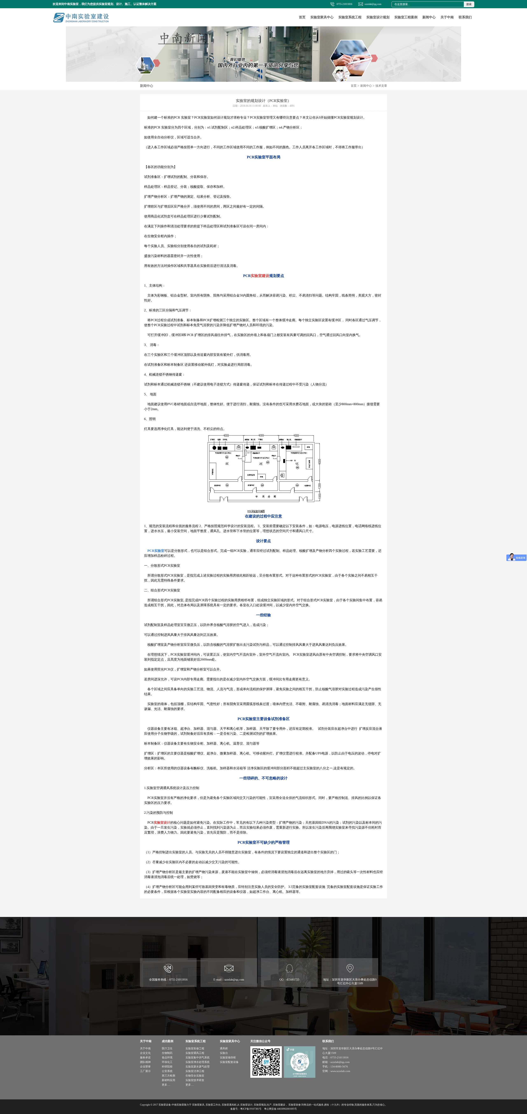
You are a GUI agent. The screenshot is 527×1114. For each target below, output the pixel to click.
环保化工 (167, 1062)
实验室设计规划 (377, 17)
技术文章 (381, 85)
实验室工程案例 (405, 17)
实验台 (224, 1052)
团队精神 (145, 1062)
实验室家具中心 (321, 17)
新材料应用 (168, 1080)
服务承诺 (145, 1057)
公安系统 (167, 1071)
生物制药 (167, 1052)
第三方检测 (168, 1075)
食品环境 (167, 1057)
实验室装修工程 (194, 1048)
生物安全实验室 (194, 1075)
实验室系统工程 (349, 17)
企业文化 (145, 1052)
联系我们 (465, 17)
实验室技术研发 (194, 1080)
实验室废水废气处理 (197, 1066)
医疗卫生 (167, 1048)
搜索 (469, 4)
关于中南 (447, 17)
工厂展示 (145, 1071)
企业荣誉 (145, 1066)
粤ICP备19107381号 (250, 1108)
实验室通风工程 (194, 1052)
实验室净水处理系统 (197, 1062)
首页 (302, 17)
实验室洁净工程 (194, 1071)
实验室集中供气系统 (197, 1057)
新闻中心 (429, 17)
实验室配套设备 (229, 1062)
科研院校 (167, 1066)
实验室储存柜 (228, 1057)
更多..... (166, 1084)
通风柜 (224, 1048)
